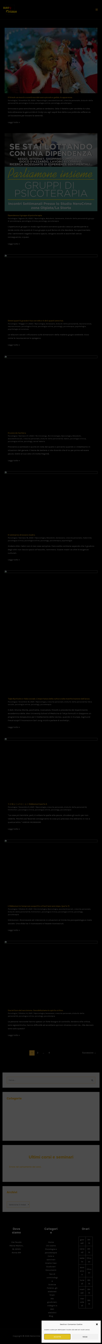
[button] (97, 1324)
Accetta (57, 1337)
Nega (85, 1337)
